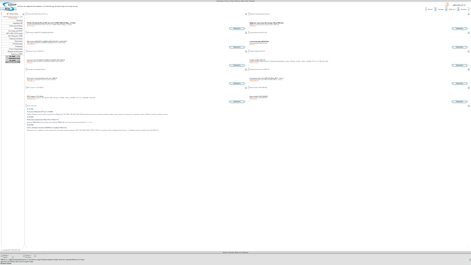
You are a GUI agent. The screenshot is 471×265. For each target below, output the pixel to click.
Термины (252, 1)
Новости (237, 1)
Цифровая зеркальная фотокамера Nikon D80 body (266, 23)
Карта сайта (244, 1)
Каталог (430, 9)
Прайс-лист (452, 9)
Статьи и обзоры (229, 1)
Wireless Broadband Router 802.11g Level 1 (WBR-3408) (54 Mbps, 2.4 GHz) (51, 23)
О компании (219, 1)
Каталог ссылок (6, 263)
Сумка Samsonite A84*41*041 (259, 41)
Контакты (464, 9)
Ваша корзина (14, 14)
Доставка (441, 9)
